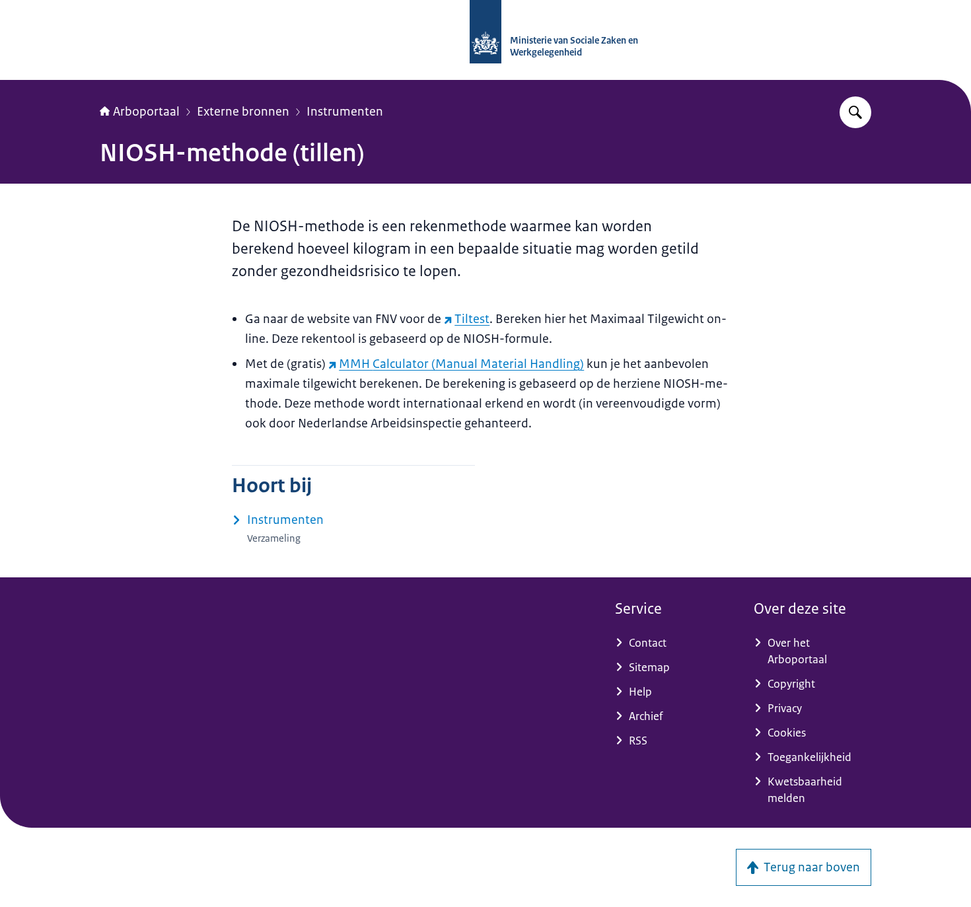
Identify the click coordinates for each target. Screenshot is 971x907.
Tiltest (471, 319)
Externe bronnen (243, 112)
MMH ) (461, 364)
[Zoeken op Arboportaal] (855, 112)
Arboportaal (146, 112)
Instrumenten (344, 112)
